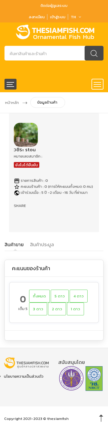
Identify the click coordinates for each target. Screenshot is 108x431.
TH (73, 17)
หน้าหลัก (12, 102)
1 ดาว (75, 309)
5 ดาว (60, 296)
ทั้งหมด (39, 296)
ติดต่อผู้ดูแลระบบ (54, 5)
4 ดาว (79, 296)
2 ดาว (57, 309)
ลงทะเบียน (36, 17)
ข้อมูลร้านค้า (47, 102)
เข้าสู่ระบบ (57, 17)
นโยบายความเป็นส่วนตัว (24, 376)
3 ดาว (38, 309)
